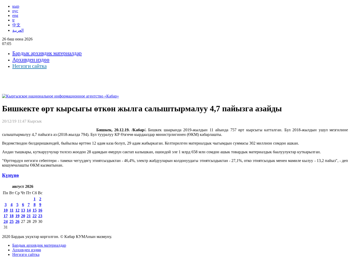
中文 (16, 25)
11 (12, 210)
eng (15, 15)
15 (35, 210)
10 (6, 210)
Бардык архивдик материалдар (47, 53)
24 (6, 221)
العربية (18, 30)
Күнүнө (10, 175)
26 (17, 221)
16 (40, 210)
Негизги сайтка (29, 66)
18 (11, 216)
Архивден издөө (30, 60)
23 (40, 216)
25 (11, 221)
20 (23, 216)
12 (17, 210)
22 (35, 216)
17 (6, 216)
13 (23, 210)
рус (15, 11)
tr (13, 20)
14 (29, 210)
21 (29, 216)
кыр (15, 6)
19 (17, 216)
